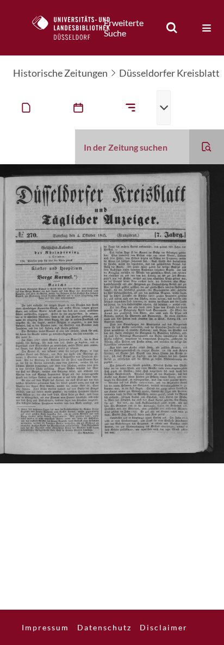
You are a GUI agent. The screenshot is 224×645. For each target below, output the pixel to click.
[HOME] (76, 27)
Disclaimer (164, 627)
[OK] (171, 27)
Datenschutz (104, 627)
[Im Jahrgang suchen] (206, 146)
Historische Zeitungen (60, 73)
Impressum (45, 627)
